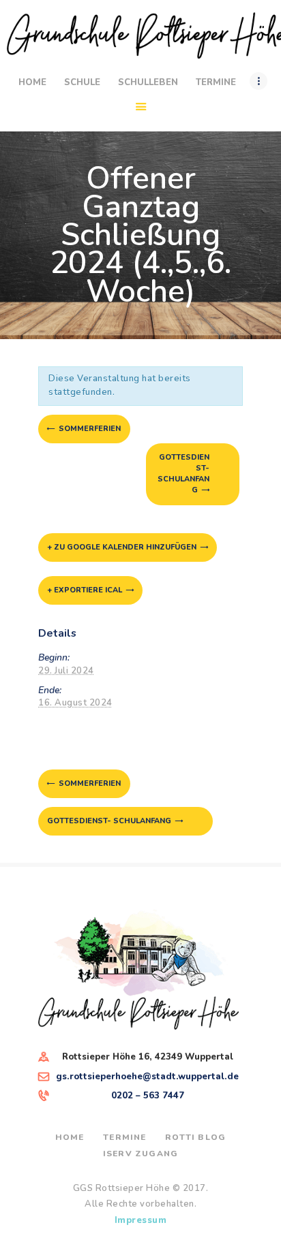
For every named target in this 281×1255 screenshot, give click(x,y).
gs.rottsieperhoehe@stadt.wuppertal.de (147, 1076)
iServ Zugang (140, 1153)
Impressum (141, 1220)
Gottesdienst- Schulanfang (183, 473)
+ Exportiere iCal (84, 590)
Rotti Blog (195, 1137)
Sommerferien (89, 429)
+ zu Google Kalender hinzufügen (121, 547)
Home (70, 1137)
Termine (124, 1137)
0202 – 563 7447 (147, 1096)
